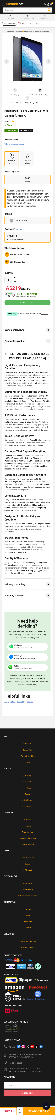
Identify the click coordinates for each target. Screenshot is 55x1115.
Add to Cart (27, 302)
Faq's (6, 702)
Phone (28, 909)
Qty (20, 1112)
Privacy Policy (28, 750)
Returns (30, 702)
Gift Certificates (28, 858)
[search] (49, 10)
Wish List (28, 870)
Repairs (28, 826)
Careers (28, 928)
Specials (28, 864)
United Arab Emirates (28, 941)
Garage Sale (34, 24)
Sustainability (28, 890)
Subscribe (27, 1093)
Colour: (8, 214)
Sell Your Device (9, 24)
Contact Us (28, 922)
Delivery (28, 776)
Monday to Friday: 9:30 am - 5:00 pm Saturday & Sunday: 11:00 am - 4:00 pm (25, 1070)
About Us (28, 744)
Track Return (28, 806)
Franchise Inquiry (28, 832)
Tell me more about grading (14, 144)
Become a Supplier (28, 844)
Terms (12, 702)
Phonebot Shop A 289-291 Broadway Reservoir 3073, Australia (25, 1056)
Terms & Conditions (28, 756)
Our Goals (28, 884)
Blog (28, 762)
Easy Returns (44, 18)
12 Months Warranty (27, 18)
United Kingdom (28, 947)
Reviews (28, 794)
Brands (28, 820)
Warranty (13, 229)
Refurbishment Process (28, 896)
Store (28, 916)
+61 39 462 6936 (15, 1063)
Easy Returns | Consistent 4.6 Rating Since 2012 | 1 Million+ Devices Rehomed (28, 31)
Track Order (28, 800)
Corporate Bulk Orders (28, 838)
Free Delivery (10, 18)
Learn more (19, 229)
